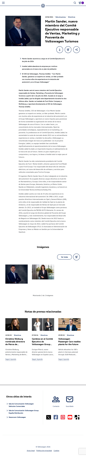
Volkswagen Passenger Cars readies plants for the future (69, 341)
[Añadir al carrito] (68, 49)
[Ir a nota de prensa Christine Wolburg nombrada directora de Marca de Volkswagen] (16, 324)
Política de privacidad (44, 450)
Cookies (56, 450)
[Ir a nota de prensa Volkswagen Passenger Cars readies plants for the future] (69, 324)
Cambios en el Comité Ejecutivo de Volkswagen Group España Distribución (42, 342)
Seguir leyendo (10, 359)
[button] (3, 3)
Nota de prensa (60, 17)
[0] (80, 3)
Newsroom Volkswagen (17, 417)
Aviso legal (31, 450)
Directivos (71, 17)
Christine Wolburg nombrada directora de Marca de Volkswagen (15, 342)
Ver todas (64, 257)
